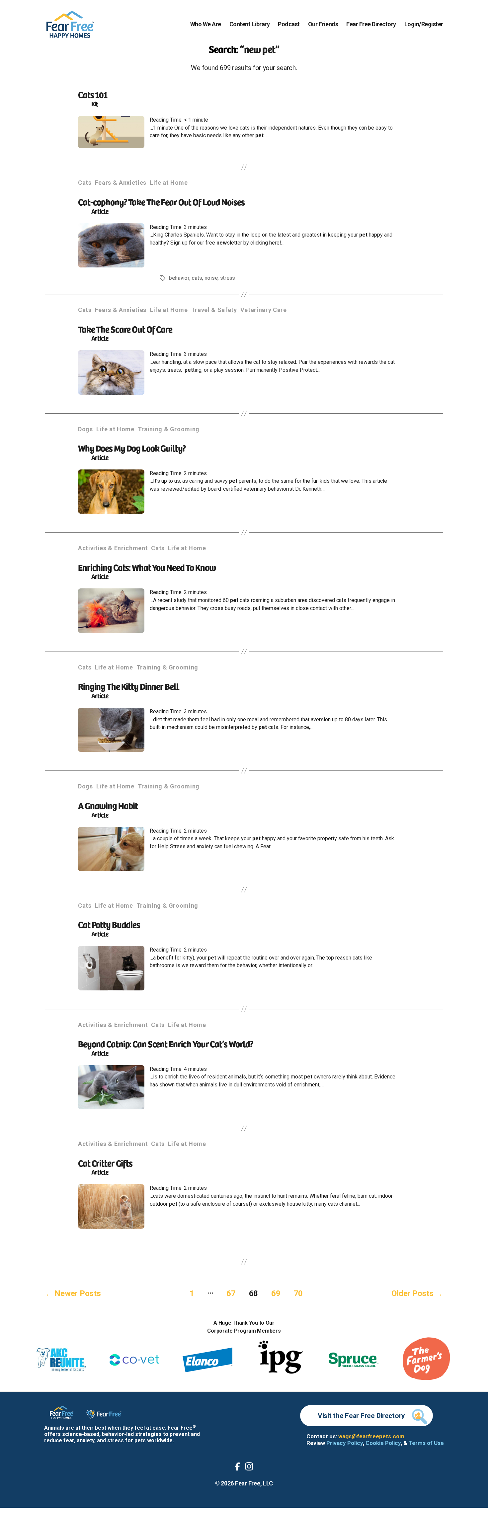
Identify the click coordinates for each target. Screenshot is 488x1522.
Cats (85, 182)
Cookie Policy (383, 1443)
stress (227, 278)
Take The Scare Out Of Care (125, 328)
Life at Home (169, 182)
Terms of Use (426, 1443)
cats (197, 278)
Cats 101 (92, 94)
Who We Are (205, 24)
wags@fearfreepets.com (371, 1436)
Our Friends (323, 24)
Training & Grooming (169, 429)
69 (275, 1293)
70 (298, 1293)
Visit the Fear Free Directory (361, 1416)
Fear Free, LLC (254, 1483)
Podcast (289, 24)
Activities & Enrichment (113, 548)
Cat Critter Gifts (105, 1162)
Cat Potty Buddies (109, 924)
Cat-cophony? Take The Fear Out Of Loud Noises (161, 201)
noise (211, 278)
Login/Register (423, 24)
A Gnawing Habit (108, 805)
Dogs (85, 429)
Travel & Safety (214, 309)
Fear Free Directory (371, 24)
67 (230, 1293)
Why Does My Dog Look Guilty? (132, 447)
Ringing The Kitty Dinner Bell (128, 685)
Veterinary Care (263, 309)
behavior (179, 278)
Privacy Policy (344, 1443)
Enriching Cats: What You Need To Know (146, 566)
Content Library (249, 24)
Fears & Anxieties (120, 182)
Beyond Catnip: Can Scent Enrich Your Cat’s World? (165, 1043)
